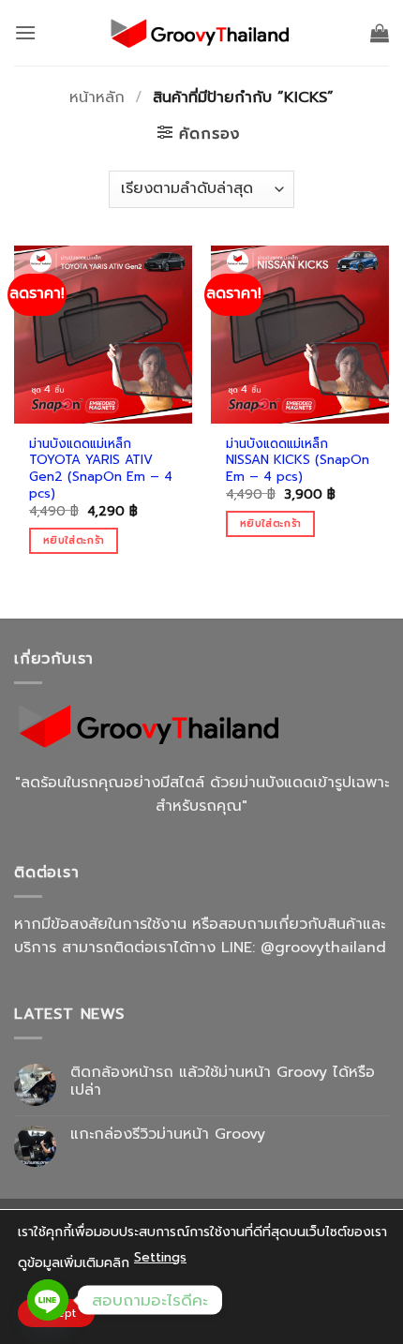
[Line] (47, 1300)
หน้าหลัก (97, 97)
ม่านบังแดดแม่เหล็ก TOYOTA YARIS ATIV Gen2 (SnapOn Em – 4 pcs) (100, 469)
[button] (25, 32)
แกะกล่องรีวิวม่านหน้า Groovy (167, 1134)
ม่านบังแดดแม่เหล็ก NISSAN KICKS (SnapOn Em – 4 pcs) (297, 460)
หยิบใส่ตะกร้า (73, 540)
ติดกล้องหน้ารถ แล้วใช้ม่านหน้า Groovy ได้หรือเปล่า (222, 1081)
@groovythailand (323, 947)
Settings (160, 1257)
